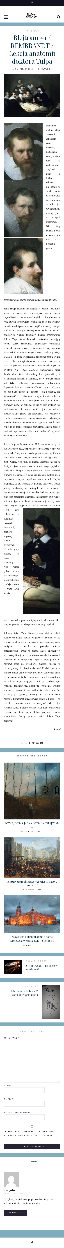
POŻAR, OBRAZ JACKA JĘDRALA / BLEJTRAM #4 (32, 825)
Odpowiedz (15, 1213)
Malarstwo (32, 31)
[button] (6, 17)
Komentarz (11, 1038)
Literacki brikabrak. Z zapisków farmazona (24, 993)
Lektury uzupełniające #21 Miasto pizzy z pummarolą (32, 883)
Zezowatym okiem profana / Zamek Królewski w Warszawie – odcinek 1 (32, 938)
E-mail (8, 1099)
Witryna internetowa (17, 1113)
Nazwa (9, 1086)
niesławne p (45, 69)
